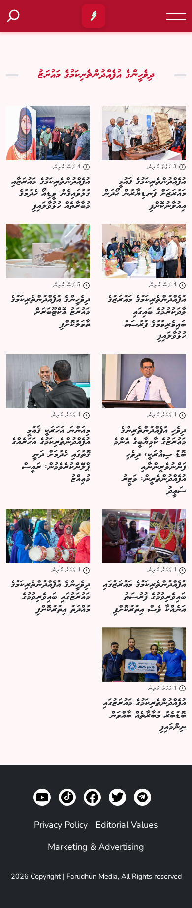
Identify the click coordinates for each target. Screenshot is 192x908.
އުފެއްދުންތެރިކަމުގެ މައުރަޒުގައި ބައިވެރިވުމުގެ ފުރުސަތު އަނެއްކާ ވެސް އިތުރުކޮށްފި (144, 597)
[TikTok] (67, 797)
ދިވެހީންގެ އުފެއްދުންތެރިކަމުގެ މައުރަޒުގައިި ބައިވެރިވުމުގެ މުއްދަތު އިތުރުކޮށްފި (50, 597)
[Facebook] (92, 797)
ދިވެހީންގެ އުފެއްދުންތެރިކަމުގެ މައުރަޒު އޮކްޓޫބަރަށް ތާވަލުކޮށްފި (50, 311)
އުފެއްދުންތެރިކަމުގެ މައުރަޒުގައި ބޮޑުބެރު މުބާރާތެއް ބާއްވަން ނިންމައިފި (144, 715)
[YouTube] (42, 797)
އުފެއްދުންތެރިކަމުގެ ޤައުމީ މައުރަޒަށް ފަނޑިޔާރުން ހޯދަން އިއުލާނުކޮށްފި (144, 194)
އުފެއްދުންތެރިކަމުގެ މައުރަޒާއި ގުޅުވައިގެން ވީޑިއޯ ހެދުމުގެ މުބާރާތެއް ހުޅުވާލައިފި (50, 194)
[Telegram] (142, 797)
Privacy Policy (61, 825)
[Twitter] (117, 797)
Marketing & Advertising (96, 847)
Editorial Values (127, 825)
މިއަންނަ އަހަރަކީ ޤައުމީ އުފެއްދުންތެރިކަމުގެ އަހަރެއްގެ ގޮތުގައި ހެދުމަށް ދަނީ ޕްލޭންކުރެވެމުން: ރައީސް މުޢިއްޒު (51, 454)
